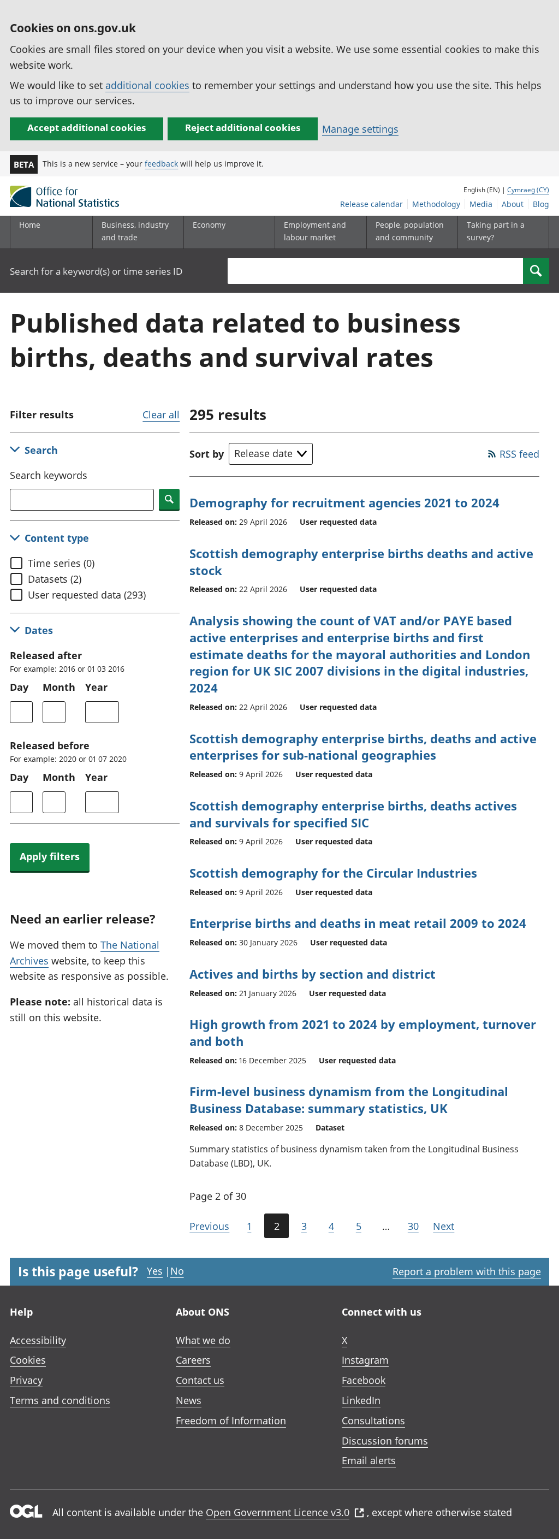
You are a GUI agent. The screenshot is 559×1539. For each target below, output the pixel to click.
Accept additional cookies (86, 127)
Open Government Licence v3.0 (277, 1512)
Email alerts (369, 1460)
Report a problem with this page (467, 1271)
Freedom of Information (231, 1420)
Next (443, 1226)
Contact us (200, 1380)
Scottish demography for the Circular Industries (333, 873)
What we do (203, 1340)
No (177, 1270)
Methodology (436, 204)
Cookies (28, 1359)
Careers (193, 1359)
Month (59, 687)
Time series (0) (61, 563)
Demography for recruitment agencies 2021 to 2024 (344, 502)
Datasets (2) (54, 578)
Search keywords (48, 475)
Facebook (363, 1380)
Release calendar (371, 204)
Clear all (161, 414)
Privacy (26, 1380)
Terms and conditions (60, 1400)
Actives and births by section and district (312, 974)
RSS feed (519, 453)
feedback (161, 163)
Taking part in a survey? (496, 231)
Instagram (365, 1359)
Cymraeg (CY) (528, 189)
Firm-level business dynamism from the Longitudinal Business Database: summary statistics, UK (348, 1099)
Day (19, 687)
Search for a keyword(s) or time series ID (96, 271)
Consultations (373, 1420)
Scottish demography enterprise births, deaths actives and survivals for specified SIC (353, 814)
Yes (155, 1270)
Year (96, 687)
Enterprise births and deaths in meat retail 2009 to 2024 (357, 923)
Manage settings (360, 128)
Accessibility (38, 1340)
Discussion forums (385, 1440)
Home (29, 225)
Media (480, 204)
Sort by (206, 453)
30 (413, 1226)
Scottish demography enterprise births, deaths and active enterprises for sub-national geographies (363, 746)
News (188, 1400)
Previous (209, 1226)
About (513, 204)
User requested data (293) (87, 594)
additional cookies (147, 85)
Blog (541, 204)
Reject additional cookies (242, 127)
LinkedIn (361, 1400)
